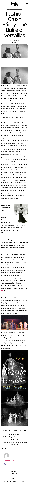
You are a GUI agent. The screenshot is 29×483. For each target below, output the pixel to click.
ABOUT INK (14, 478)
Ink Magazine (9, 460)
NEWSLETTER (14, 471)
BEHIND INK (14, 475)
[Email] (5, 464)
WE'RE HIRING (14, 473)
